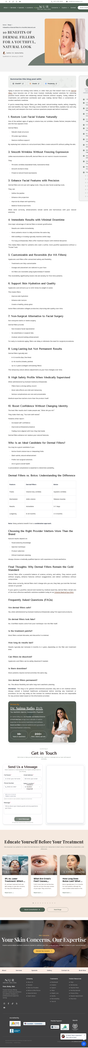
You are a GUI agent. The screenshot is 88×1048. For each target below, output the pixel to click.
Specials (21, 7)
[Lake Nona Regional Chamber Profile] (15, 1023)
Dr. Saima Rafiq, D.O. (26, 708)
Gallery (49, 970)
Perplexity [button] (51, 83)
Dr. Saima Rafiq (17, 53)
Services (19, 970)
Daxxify (53, 996)
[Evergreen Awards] (75, 1026)
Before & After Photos (34, 990)
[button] (44, 951)
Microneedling (55, 998)
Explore (64, 7)
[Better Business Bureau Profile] (15, 1031)
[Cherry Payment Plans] (55, 1027)
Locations (29, 7)
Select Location (29, 783)
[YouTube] (4, 1007)
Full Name (7, 775)
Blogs (9, 25)
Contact (73, 7)
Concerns (55, 7)
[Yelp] (16, 1003)
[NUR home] (44, 8)
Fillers (53, 990)
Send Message (23, 819)
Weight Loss (55, 993)
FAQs (71, 982)
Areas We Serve (32, 993)
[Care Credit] (64, 1027)
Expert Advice (31, 996)
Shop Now (73, 998)
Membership (73, 985)
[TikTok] (12, 1003)
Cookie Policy (17, 1042)
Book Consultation (31, 910)
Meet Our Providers (33, 987)
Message (7, 802)
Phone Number (9, 783)
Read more (8, 892)
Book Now (82, 970)
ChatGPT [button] (18, 83)
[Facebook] (8, 1003)
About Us (30, 982)
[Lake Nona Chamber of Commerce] (34, 1023)
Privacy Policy (74, 993)
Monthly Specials (75, 990)
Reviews (30, 985)
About (6, 7)
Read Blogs (57, 909)
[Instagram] (4, 1003)
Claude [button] (34, 83)
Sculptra (53, 985)
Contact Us (65, 970)
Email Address (28, 775)
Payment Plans (74, 987)
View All (53, 1001)
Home (4, 25)
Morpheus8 (54, 982)
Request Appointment (76, 996)
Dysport (53, 987)
